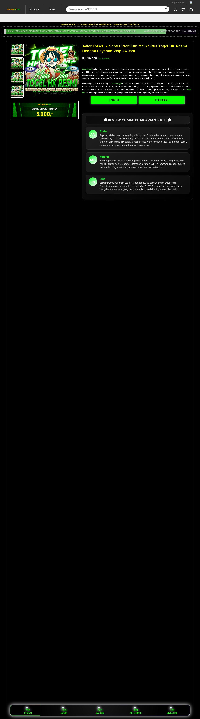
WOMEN (34, 9)
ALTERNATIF (136, 713)
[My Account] (175, 9)
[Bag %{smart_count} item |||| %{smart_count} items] (191, 9)
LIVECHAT (172, 713)
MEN (52, 9)
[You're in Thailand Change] (191, 2)
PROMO (28, 713)
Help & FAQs (177, 2)
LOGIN (114, 100)
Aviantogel (87, 69)
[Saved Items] (183, 9)
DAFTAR (161, 100)
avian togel (117, 83)
